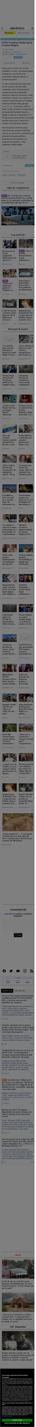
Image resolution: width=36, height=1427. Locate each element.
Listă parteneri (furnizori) (7, 1416)
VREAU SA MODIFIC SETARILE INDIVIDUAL (17, 1423)
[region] (17, 1397)
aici (26, 1394)
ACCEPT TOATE (17, 1420)
